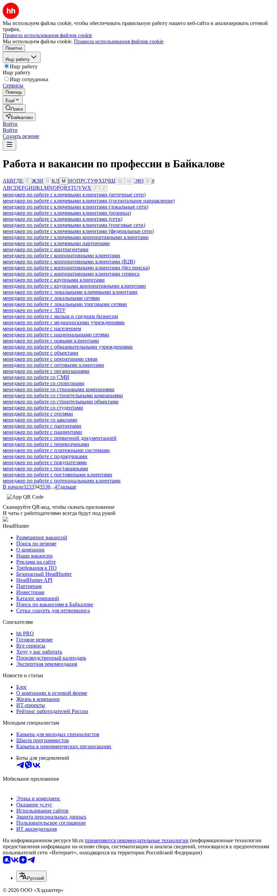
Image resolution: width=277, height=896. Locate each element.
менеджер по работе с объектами (40, 353)
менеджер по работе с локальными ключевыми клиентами (70, 292)
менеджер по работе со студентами (43, 407)
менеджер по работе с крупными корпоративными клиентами (74, 286)
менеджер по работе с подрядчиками (45, 456)
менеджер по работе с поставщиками (45, 468)
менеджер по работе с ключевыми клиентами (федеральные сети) (78, 231)
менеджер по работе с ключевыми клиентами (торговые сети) (74, 225)
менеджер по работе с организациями (46, 371)
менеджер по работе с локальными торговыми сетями (65, 304)
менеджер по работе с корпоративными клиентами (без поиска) (76, 267)
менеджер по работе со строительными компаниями (63, 395)
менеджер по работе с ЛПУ (34, 310)
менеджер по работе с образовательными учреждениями (68, 347)
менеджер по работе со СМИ (36, 377)
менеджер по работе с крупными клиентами (54, 280)
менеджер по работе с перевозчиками (46, 444)
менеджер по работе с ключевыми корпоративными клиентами (76, 237)
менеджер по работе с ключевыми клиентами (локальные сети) (75, 207)
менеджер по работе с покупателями (45, 462)
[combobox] (31, 876)
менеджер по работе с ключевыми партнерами (56, 243)
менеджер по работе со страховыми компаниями (59, 389)
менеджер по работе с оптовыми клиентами (53, 365)
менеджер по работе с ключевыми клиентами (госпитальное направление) (89, 201)
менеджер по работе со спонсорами (43, 383)
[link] (14, 108)
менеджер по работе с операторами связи (50, 359)
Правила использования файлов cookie (118, 41)
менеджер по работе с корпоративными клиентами (61, 255)
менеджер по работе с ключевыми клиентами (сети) (62, 219)
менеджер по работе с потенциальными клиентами (62, 481)
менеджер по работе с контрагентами (46, 249)
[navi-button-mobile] (9, 144)
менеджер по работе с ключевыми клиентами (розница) (67, 213)
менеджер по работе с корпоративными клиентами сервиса (71, 274)
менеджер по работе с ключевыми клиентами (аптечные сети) (74, 194)
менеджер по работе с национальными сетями (56, 334)
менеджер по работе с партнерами (42, 426)
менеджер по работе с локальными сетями (51, 298)
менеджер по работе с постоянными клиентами (57, 474)
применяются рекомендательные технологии (136, 840)
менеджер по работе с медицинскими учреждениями (64, 322)
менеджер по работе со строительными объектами (61, 401)
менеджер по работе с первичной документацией (60, 438)
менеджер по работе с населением (42, 328)
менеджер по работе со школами (40, 420)
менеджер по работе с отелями (38, 414)
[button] (10, 124)
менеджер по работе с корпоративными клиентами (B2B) (69, 261)
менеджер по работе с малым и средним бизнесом (60, 316)
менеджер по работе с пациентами (42, 432)
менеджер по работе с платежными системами (56, 450)
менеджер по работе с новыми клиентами (51, 341)
